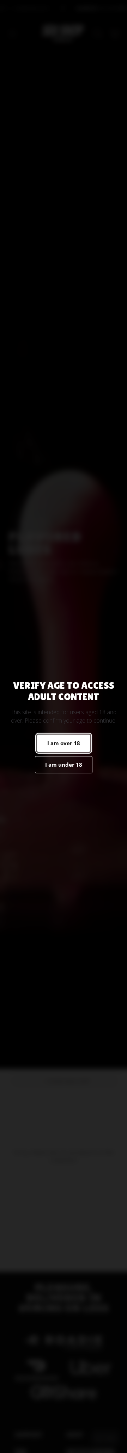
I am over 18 (63, 743)
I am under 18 (63, 764)
